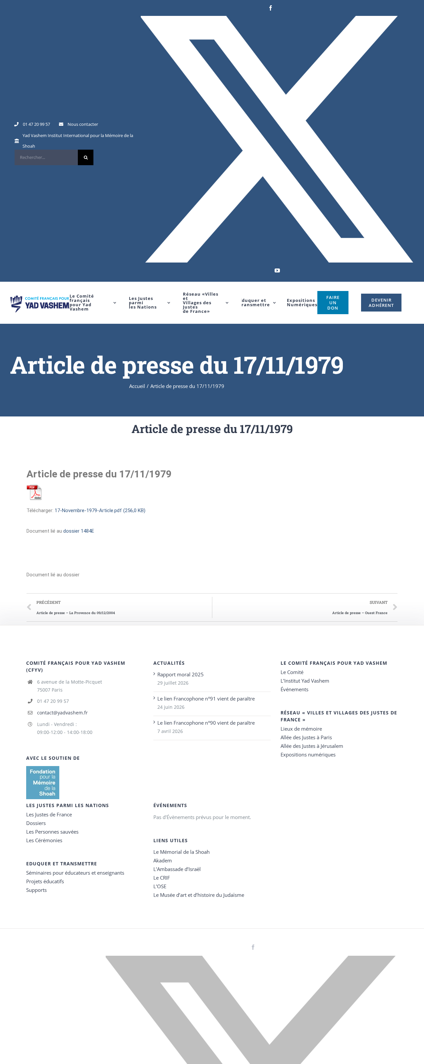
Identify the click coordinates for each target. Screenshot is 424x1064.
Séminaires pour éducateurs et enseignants (75, 872)
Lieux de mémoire (301, 728)
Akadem (162, 860)
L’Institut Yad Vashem (305, 680)
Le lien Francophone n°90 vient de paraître (206, 722)
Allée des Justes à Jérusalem (312, 746)
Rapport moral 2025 (180, 674)
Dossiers (36, 823)
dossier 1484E (78, 531)
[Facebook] (270, 8)
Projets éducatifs (45, 881)
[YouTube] (277, 270)
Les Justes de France (49, 814)
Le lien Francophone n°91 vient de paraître (206, 698)
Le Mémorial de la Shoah (181, 851)
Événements (294, 689)
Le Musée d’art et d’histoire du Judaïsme (198, 895)
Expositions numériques (308, 754)
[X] (277, 139)
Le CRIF (161, 877)
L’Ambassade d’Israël (177, 869)
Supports (36, 890)
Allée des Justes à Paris (306, 737)
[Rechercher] (54, 157)
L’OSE (159, 886)
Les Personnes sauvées (52, 831)
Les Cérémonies (44, 840)
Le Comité (292, 672)
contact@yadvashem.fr (62, 712)
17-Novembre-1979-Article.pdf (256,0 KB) (100, 510)
